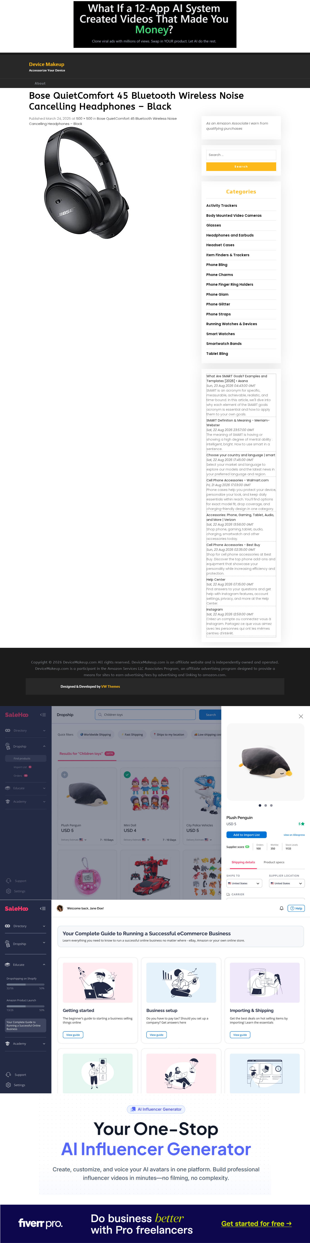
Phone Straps (218, 314)
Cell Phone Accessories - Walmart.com (238, 480)
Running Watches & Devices (231, 324)
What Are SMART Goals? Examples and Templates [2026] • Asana (237, 378)
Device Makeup (46, 64)
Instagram (215, 609)
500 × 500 (84, 118)
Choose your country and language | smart (241, 455)
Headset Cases (220, 245)
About (40, 83)
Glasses (213, 225)
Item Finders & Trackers (227, 255)
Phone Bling (216, 264)
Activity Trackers (221, 205)
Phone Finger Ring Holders (229, 284)
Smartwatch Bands (224, 343)
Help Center (216, 579)
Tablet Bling (217, 353)
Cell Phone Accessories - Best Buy (233, 545)
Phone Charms (219, 274)
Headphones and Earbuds (230, 235)
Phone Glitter (218, 304)
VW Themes (110, 686)
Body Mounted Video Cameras (234, 215)
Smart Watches (220, 333)
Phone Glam (217, 294)
